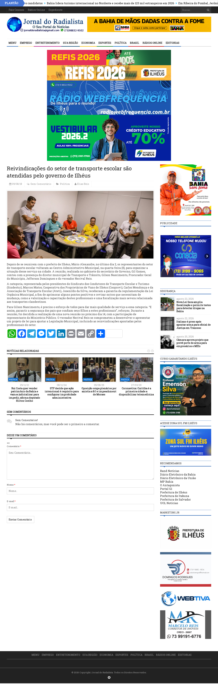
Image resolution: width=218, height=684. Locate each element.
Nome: (11, 484)
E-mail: (11, 501)
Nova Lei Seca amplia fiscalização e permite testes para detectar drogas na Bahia (193, 306)
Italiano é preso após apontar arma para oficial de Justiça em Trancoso (193, 324)
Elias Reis (83, 184)
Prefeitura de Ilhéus (173, 492)
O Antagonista (170, 485)
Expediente (56, 9)
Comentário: (14, 446)
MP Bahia (166, 481)
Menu (13, 42)
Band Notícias (169, 471)
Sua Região (70, 42)
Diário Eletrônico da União (178, 478)
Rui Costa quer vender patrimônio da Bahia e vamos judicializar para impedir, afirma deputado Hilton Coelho (24, 394)
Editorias (172, 42)
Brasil (134, 42)
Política (121, 42)
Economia (88, 42)
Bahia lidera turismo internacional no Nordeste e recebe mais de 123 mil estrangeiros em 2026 (90, 3)
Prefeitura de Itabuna (174, 496)
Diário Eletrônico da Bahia (178, 474)
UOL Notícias (169, 503)
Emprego (26, 42)
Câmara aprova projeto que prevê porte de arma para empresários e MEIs (192, 343)
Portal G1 (166, 488)
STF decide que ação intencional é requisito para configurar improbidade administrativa (62, 393)
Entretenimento (47, 42)
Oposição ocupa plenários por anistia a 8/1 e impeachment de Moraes (99, 391)
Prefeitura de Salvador (175, 499)
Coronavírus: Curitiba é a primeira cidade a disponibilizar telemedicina (136, 391)
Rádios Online (36, 9)
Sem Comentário (40, 184)
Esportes (104, 42)
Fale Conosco (16, 9)
